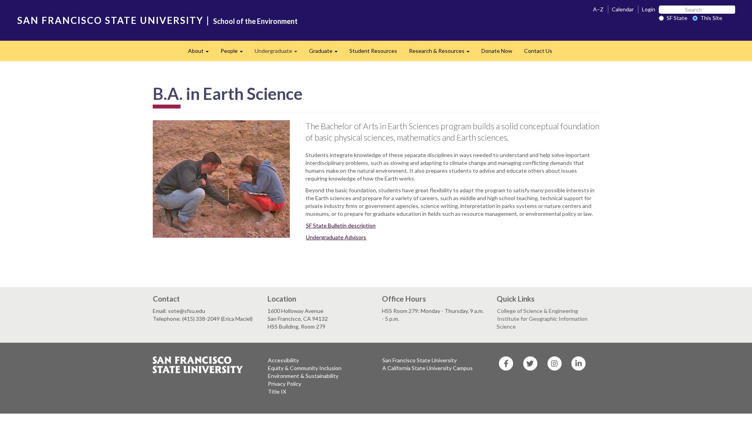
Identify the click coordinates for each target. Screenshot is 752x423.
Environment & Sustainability (303, 375)
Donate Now (496, 50)
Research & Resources (442, 53)
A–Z (598, 9)
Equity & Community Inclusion (305, 368)
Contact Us (538, 50)
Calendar (623, 9)
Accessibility (283, 360)
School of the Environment (255, 21)
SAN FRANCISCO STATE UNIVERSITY (110, 20)
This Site (711, 17)
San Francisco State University (419, 360)
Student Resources (373, 50)
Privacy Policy (284, 383)
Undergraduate (279, 53)
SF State (677, 17)
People (235, 53)
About (201, 53)
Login (648, 9)
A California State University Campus (427, 368)
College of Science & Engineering (537, 310)
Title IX (277, 391)
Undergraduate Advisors (336, 237)
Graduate (326, 53)
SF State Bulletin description (341, 225)
